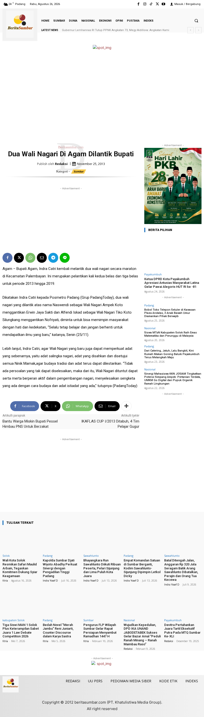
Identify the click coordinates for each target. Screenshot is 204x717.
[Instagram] (145, 4)
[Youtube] (163, 4)
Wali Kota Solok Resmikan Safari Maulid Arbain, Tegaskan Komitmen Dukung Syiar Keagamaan (19, 568)
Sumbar (79, 171)
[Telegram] (53, 258)
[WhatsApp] (30, 258)
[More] (126, 406)
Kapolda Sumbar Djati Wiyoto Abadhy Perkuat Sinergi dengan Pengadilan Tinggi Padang (60, 568)
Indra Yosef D (50, 580)
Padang (149, 305)
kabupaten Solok (13, 620)
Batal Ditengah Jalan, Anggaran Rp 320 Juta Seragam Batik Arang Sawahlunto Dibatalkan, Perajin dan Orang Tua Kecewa (181, 570)
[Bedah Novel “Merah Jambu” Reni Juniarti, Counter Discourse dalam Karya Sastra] (61, 605)
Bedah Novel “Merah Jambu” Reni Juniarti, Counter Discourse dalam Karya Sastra (58, 630)
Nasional (149, 328)
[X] (157, 4)
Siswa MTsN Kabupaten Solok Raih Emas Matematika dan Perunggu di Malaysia (170, 334)
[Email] (42, 258)
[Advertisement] (102, 96)
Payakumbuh (153, 274)
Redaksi (61, 164)
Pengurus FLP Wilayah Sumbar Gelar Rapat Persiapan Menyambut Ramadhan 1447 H (99, 630)
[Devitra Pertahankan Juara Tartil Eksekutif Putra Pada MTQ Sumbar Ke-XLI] (183, 605)
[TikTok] (151, 4)
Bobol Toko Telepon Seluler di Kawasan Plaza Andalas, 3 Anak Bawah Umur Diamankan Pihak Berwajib (170, 313)
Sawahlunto (91, 555)
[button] (196, 20)
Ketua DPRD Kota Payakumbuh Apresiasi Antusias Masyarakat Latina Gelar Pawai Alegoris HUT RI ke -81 (171, 283)
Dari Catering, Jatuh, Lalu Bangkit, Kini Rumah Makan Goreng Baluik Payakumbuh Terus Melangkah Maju (172, 354)
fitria (5, 580)
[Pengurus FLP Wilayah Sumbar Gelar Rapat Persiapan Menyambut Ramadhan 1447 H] (102, 605)
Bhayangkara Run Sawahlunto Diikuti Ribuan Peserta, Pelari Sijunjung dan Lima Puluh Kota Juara (102, 568)
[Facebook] (138, 4)
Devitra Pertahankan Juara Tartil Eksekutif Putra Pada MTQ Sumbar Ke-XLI (182, 630)
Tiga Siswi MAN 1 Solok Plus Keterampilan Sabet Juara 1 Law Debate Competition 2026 (20, 630)
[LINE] (65, 258)
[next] (198, 30)
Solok (6, 555)
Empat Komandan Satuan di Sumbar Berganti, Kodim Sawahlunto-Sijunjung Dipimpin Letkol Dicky (142, 568)
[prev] (190, 30)
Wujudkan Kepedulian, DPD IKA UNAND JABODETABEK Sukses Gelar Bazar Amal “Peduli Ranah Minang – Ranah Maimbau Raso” (142, 634)
